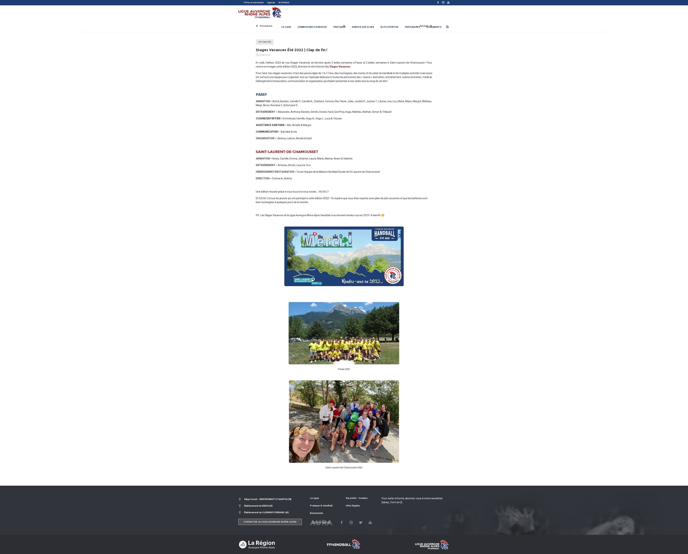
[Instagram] (443, 2)
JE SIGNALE (284, 2)
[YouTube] (448, 2)
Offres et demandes (254, 2)
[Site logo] (260, 12)
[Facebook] (438, 2)
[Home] (272, 544)
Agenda (271, 2)
